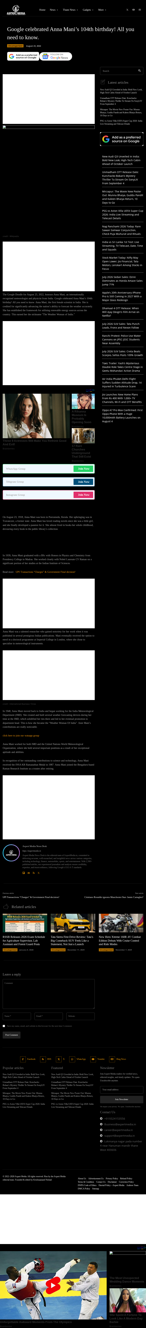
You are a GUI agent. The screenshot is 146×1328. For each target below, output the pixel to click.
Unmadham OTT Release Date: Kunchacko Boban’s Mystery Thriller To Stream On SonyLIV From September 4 (121, 101)
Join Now (84, 468)
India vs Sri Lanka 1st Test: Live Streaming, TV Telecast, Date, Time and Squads (122, 245)
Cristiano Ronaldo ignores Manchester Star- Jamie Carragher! (113, 897)
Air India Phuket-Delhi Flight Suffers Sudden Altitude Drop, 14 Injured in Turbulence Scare (122, 382)
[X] (127, 10)
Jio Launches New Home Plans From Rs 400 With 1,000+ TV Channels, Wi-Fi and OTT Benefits (122, 398)
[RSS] (33, 872)
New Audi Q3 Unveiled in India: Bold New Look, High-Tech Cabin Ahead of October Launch (121, 160)
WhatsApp (81, 1059)
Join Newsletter (121, 1099)
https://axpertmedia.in (31, 851)
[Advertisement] (49, 99)
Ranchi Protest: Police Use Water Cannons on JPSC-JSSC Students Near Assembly (121, 339)
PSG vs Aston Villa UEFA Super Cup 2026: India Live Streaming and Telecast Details (122, 214)
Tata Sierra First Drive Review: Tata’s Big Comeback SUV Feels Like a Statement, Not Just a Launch (72, 940)
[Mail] (28, 872)
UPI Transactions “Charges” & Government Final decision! (45, 572)
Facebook (31, 1059)
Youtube (101, 1059)
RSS (49, 1059)
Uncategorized (15, 45)
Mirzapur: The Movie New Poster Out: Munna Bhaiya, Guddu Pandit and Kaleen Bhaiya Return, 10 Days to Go (121, 112)
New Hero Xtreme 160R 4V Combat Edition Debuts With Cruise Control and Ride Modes (120, 940)
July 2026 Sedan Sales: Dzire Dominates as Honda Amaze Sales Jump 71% (122, 280)
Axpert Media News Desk (34, 846)
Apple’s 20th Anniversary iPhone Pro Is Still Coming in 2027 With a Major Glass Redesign (122, 296)
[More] (69, 62)
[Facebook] (23, 1059)
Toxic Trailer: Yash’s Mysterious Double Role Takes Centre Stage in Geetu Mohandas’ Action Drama (122, 367)
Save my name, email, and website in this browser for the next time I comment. (39, 1026)
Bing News (121, 1059)
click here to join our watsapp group (21, 735)
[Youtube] (133, 10)
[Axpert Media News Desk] (11, 859)
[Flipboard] (23, 872)
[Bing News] (139, 10)
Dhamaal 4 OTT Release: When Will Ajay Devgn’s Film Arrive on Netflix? (120, 312)
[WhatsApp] (72, 1059)
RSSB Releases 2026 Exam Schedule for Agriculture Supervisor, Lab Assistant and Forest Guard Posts (24, 940)
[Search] (139, 71)
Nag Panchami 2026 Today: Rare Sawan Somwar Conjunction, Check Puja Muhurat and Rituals (121, 230)
